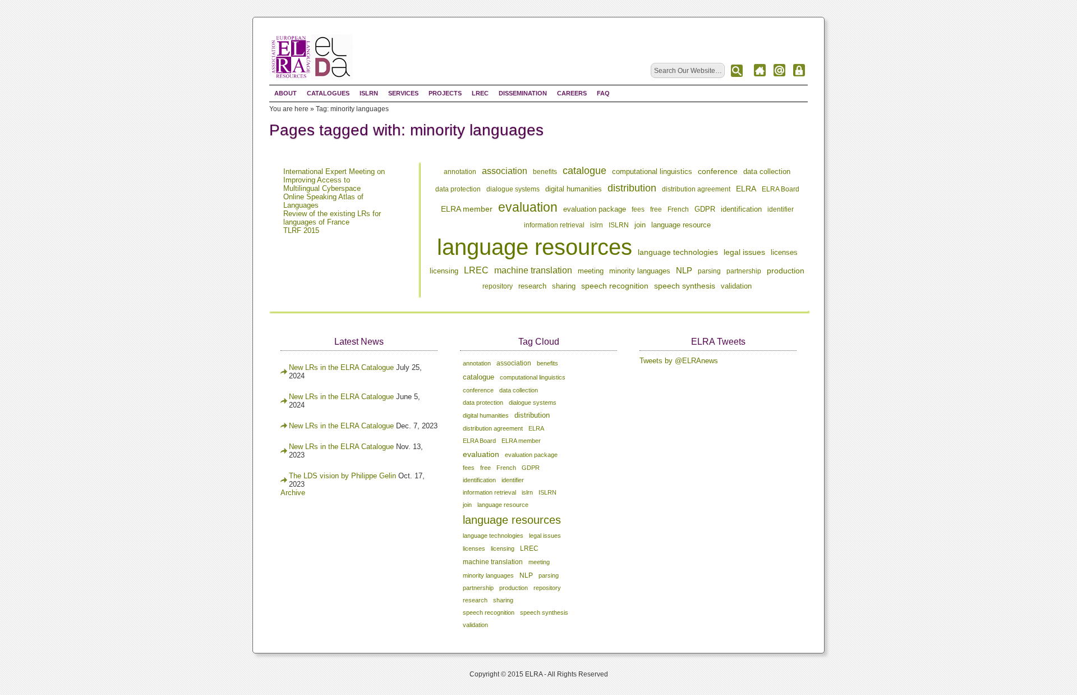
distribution (631, 188)
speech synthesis (684, 285)
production (785, 270)
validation (736, 286)
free (656, 209)
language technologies (678, 252)
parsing (709, 271)
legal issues (744, 252)
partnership (743, 271)
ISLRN (369, 93)
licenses (784, 252)
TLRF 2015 (301, 230)
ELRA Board (780, 189)
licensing (444, 271)
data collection (766, 172)
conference (718, 171)
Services (403, 93)
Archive (292, 492)
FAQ (603, 93)
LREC (480, 93)
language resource (681, 225)
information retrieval (554, 225)
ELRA (746, 188)
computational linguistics (652, 171)
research (532, 286)
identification (741, 209)
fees (638, 209)
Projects (445, 93)
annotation (460, 172)
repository (497, 286)
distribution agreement (696, 189)
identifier (780, 209)
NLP (684, 270)
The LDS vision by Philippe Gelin (342, 476)
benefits (545, 172)
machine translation (533, 270)
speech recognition (614, 285)
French (678, 209)
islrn (596, 225)
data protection (458, 189)
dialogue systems (513, 189)
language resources (534, 247)
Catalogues (328, 93)
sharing (564, 286)
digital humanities (573, 189)
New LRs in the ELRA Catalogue (342, 367)
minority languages (639, 271)
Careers (572, 93)
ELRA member (467, 208)
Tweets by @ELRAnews (678, 360)
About (285, 93)
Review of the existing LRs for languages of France (332, 217)
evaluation (528, 207)
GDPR (704, 209)
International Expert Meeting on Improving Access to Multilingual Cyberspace (334, 180)
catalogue (584, 170)
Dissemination (523, 93)
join (640, 225)
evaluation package (594, 209)
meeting (591, 271)
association (504, 171)
